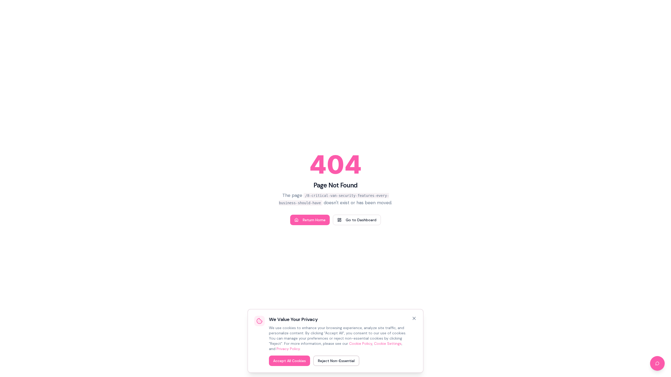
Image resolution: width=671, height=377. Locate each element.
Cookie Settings (388, 343)
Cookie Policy (360, 343)
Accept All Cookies (289, 360)
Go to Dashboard (361, 220)
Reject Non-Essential (336, 360)
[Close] (414, 318)
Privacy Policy (288, 348)
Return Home (314, 220)
